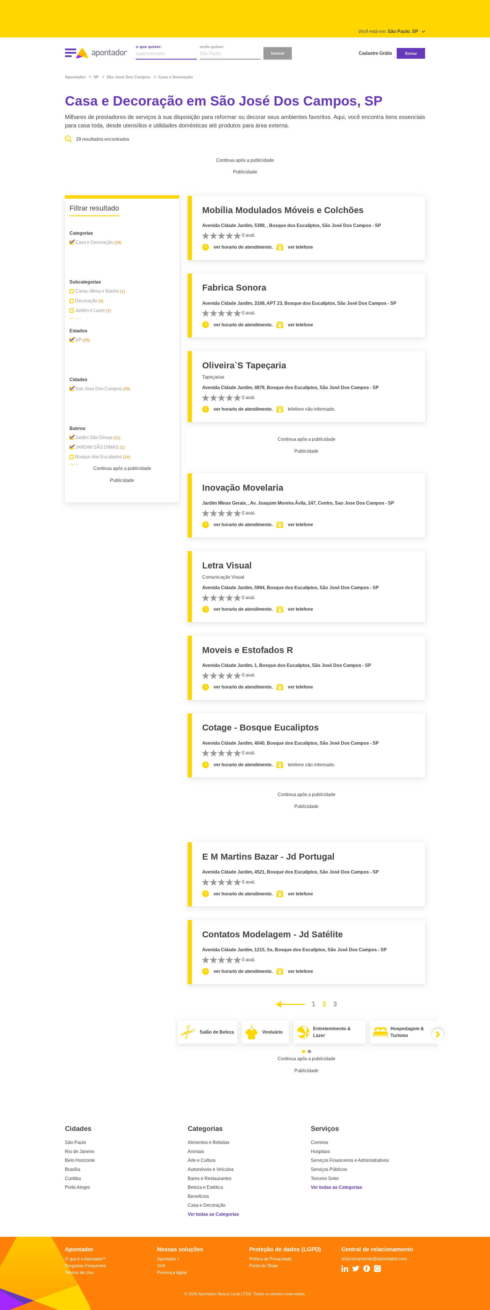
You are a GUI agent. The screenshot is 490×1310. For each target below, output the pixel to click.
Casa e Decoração (206, 1205)
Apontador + (168, 1258)
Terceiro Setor (325, 1178)
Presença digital (172, 1272)
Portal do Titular (263, 1265)
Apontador (76, 77)
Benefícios (198, 1196)
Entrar (411, 53)
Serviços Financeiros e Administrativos (350, 1160)
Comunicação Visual (223, 577)
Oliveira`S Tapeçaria (244, 365)
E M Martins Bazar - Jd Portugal (268, 857)
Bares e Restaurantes (209, 1178)
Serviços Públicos (329, 1169)
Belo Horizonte (80, 1160)
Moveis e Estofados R (247, 650)
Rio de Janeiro (79, 1151)
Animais (196, 1151)
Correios (319, 1142)
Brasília (72, 1169)
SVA (161, 1265)
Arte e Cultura (202, 1160)
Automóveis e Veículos (211, 1169)
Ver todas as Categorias (213, 1214)
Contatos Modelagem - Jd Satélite (272, 934)
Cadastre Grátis (375, 53)
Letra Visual (227, 565)
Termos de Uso (79, 1272)
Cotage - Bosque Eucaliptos (260, 727)
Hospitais (320, 1151)
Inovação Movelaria (242, 488)
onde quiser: (212, 47)
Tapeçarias (213, 377)
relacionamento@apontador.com (374, 1258)
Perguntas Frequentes (85, 1265)
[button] (303, 1051)
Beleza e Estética (205, 1187)
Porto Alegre (77, 1187)
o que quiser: (149, 47)
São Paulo (75, 1142)
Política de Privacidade (270, 1258)
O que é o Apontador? (85, 1258)
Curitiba (73, 1178)
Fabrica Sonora (234, 288)
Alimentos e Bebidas (208, 1142)
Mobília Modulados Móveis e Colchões (283, 210)
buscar (277, 53)
